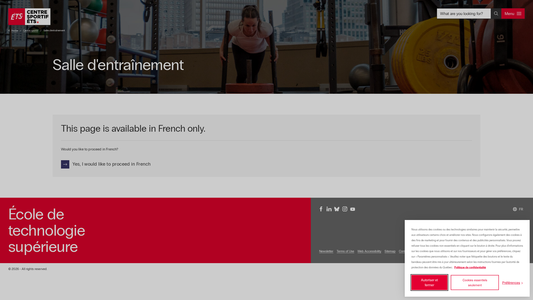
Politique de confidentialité (470, 267)
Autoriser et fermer (429, 282)
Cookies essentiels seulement (475, 282)
